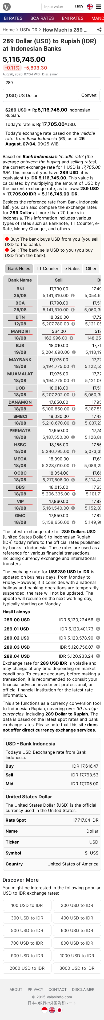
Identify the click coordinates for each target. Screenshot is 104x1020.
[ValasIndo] (7, 7)
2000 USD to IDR (27, 968)
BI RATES (13, 18)
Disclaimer (50, 74)
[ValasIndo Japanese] (59, 1009)
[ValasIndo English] (52, 1009)
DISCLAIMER (83, 989)
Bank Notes (19, 268)
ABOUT (16, 989)
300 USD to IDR (27, 918)
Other (91, 268)
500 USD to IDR (27, 930)
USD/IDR (28, 29)
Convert (88, 95)
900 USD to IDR (27, 955)
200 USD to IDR (77, 905)
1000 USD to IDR (77, 955)
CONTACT (58, 989)
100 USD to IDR (27, 905)
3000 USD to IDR (76, 968)
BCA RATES (42, 18)
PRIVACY (35, 989)
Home (9, 29)
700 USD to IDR (27, 943)
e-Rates (72, 268)
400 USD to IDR (77, 918)
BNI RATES (72, 18)
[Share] (99, 29)
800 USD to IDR (77, 943)
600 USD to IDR (77, 930)
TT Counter (47, 268)
